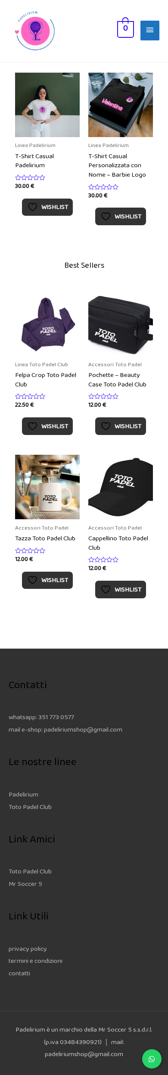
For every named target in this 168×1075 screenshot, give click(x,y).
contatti (19, 974)
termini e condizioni (35, 961)
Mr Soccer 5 (25, 884)
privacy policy (28, 949)
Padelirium (23, 795)
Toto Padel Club (30, 808)
